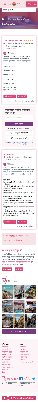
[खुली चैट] (23, 4)
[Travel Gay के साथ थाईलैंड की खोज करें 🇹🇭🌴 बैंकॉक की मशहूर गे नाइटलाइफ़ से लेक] (30, 292)
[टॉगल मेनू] (2, 4)
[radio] (24, 40)
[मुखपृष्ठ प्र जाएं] (8, 4)
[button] (27, 142)
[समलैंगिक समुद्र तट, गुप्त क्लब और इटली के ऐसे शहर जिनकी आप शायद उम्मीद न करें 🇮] (7, 292)
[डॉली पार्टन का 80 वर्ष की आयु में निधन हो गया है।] (19, 292)
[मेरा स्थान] (5, 398)
